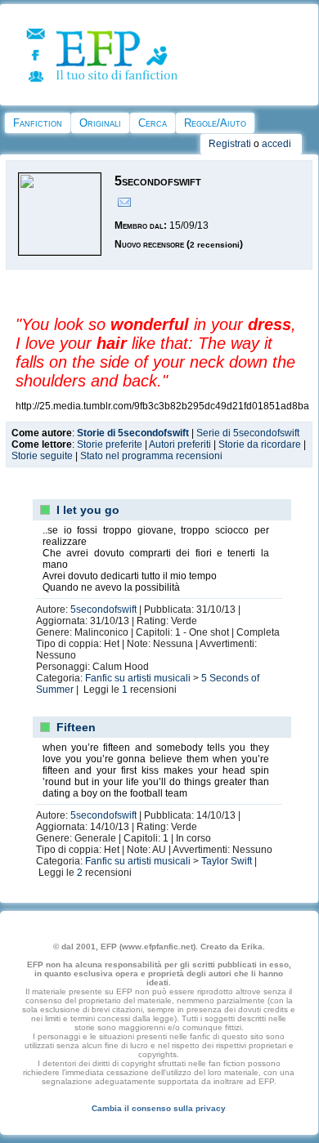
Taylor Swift (226, 861)
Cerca (152, 123)
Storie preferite (109, 444)
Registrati (230, 144)
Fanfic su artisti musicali (138, 678)
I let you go (87, 509)
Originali (100, 123)
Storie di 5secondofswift (133, 433)
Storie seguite (42, 456)
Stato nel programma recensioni (151, 456)
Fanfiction (37, 123)
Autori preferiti (180, 444)
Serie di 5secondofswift (247, 433)
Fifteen (76, 727)
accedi (276, 144)
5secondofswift (103, 609)
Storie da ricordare (259, 444)
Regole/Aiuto (215, 123)
